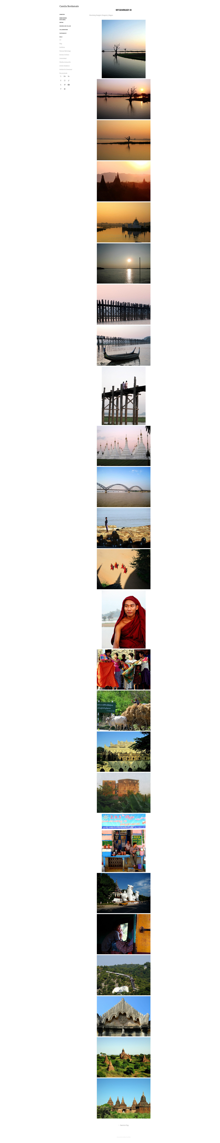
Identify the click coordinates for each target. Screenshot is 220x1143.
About (60, 37)
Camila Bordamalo (69, 6)
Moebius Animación (65, 62)
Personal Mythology (65, 51)
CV (60, 40)
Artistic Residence (64, 66)
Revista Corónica (64, 55)
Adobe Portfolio (127, 1137)
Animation (62, 14)
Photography (63, 33)
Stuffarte (62, 47)
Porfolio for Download (65, 69)
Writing (61, 22)
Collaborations (63, 29)
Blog (60, 43)
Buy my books (63, 73)
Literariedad (62, 58)
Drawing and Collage (65, 26)
